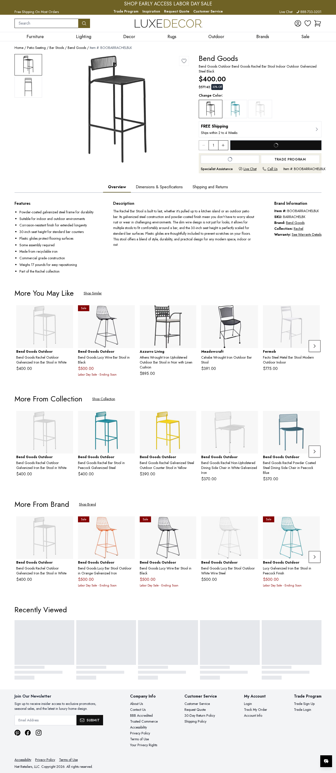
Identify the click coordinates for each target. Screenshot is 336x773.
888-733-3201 (310, 11)
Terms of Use (139, 739)
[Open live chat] (326, 761)
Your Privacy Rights (143, 745)
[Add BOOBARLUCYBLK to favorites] (129, 313)
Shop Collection (103, 398)
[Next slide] (315, 346)
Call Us (272, 168)
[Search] (84, 23)
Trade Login (302, 709)
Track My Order (255, 709)
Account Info (253, 715)
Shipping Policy (195, 721)
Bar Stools (56, 47)
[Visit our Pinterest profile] (17, 733)
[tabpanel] (168, 238)
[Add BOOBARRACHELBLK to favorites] (184, 61)
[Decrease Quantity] (204, 145)
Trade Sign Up (304, 703)
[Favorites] (308, 23)
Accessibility (138, 727)
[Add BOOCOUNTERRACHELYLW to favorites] (191, 418)
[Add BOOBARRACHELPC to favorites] (129, 418)
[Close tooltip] (328, 746)
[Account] (298, 23)
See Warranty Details (306, 234)
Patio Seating (36, 47)
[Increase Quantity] (223, 145)
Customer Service (208, 11)
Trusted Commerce (144, 721)
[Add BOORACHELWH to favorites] (252, 418)
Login (248, 703)
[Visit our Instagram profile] (38, 732)
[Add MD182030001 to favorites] (252, 313)
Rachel (298, 228)
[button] (317, 23)
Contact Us (138, 709)
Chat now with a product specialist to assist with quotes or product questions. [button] (291, 748)
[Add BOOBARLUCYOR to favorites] (129, 524)
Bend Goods (77, 47)
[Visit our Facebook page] (27, 732)
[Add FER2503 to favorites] (314, 313)
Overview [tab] (117, 187)
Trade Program (125, 11)
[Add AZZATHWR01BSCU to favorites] (191, 313)
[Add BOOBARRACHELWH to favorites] (67, 313)
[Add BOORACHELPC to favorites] (314, 418)
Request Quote (176, 11)
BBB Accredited (141, 715)
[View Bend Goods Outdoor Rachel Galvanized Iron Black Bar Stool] (28, 64)
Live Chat (285, 11)
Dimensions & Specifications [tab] (159, 187)
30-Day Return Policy (199, 715)
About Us (136, 703)
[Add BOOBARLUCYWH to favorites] (252, 524)
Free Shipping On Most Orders (37, 11)
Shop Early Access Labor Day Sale (168, 3)
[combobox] (46, 23)
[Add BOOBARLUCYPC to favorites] (314, 524)
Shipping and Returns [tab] (210, 187)
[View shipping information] (260, 129)
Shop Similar (93, 293)
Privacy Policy (140, 733)
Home (19, 47)
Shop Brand (87, 504)
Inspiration (151, 11)
